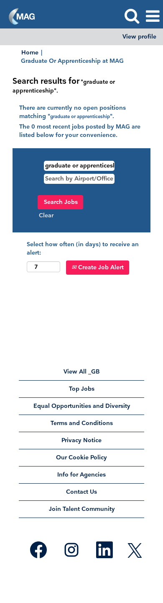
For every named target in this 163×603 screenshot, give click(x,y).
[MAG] (18, 16)
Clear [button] (46, 215)
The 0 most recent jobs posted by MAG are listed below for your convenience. (79, 131)
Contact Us (81, 491)
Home (29, 52)
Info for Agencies (81, 474)
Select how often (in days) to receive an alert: (83, 248)
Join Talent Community (82, 509)
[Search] (131, 16)
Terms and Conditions (82, 423)
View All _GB (82, 371)
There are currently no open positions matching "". (72, 112)
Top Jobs (81, 388)
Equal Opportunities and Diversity (81, 406)
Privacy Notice (81, 440)
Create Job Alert (100, 267)
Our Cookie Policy (81, 457)
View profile (139, 37)
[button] (152, 16)
